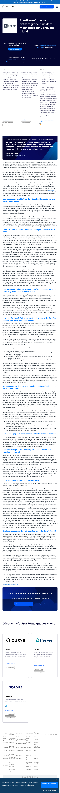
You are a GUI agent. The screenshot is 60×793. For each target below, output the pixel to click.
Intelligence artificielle (12, 751)
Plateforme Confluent (6, 741)
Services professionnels (30, 756)
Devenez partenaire (36, 759)
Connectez (5, 750)
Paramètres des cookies (49, 790)
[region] (29, 785)
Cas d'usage (11, 733)
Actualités (36, 753)
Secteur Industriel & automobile (21, 744)
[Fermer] (56, 779)
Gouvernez (6, 755)
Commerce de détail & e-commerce (21, 740)
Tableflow (5, 758)
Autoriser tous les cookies (49, 783)
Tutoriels (28, 747)
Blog (35, 750)
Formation (28, 753)
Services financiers (20, 736)
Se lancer (5, 765)
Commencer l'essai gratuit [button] (23, 604)
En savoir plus (38, 2)
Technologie (19, 755)
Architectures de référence (12, 743)
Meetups (28, 766)
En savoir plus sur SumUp (10, 584)
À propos (37, 733)
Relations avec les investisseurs (37, 746)
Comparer (28, 769)
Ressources (29, 733)
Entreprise (36, 736)
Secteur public (19, 750)
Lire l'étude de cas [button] (15, 49)
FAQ (35, 755)
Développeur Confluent (29, 741)
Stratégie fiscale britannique (36, 768)
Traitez (4, 753)
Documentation (30, 745)
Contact (36, 739)
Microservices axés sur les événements (12, 759)
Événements (29, 759)
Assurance (18, 753)
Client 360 (11, 766)
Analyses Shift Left (11, 747)
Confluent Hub (5, 761)
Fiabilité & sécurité (36, 763)
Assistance (29, 750)
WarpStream (6, 745)
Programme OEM (29, 763)
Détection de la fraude (12, 763)
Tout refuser (49, 786)
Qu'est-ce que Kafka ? (29, 737)
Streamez (5, 747)
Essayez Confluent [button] (46, 7)
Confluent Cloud (5, 737)
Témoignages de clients (12, 739)
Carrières (36, 742)
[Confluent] (9, 7)
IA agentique (12, 754)
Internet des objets (12, 770)
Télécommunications (21, 747)
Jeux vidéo (18, 758)
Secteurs (19, 733)
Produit (5, 733)
